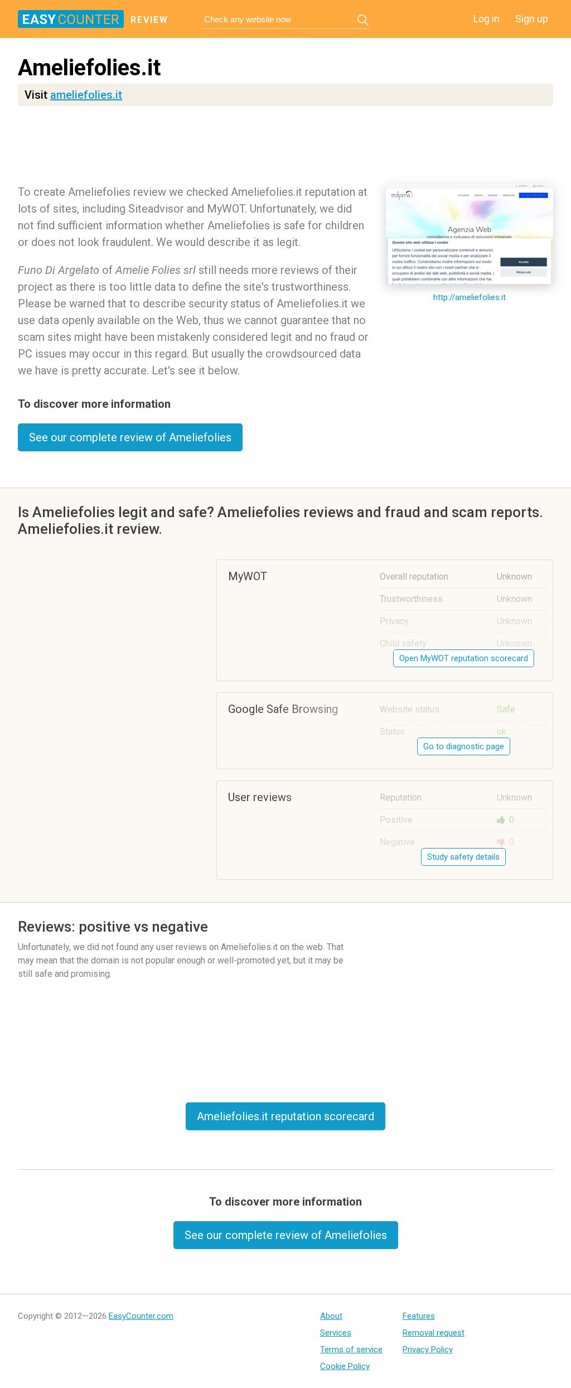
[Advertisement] (285, 148)
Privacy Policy (428, 1349)
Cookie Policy (345, 1366)
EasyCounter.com (141, 1316)
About (331, 1316)
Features (419, 1316)
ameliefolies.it (86, 95)
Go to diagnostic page (463, 746)
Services (335, 1333)
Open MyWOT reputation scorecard (463, 658)
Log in (486, 19)
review (149, 20)
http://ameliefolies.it (469, 297)
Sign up (531, 19)
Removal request (433, 1333)
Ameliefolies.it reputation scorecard (285, 1116)
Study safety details (463, 857)
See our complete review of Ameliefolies (130, 437)
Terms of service (351, 1349)
